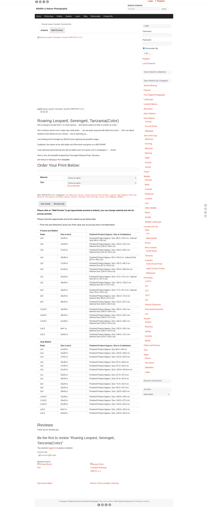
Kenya (147, 243)
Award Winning (150, 85)
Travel (101, 197)
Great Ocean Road (154, 264)
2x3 (67, 195)
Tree (106, 197)
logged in (52, 448)
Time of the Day (92, 197)
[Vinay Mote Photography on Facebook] (36, 2)
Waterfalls (149, 367)
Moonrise (149, 148)
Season (67, 197)
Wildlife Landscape (153, 222)
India (147, 230)
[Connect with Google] (52, 455)
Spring (148, 331)
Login (150, 1)
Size (42, 182)
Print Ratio (59, 197)
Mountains (148, 109)
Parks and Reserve (152, 345)
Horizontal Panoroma (154, 309)
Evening (148, 144)
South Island (151, 251)
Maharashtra (151, 238)
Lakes (147, 372)
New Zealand (150, 248)
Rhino (147, 213)
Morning (148, 153)
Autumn (148, 322)
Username (147, 31)
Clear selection (73, 186)
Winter (147, 341)
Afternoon (73, 195)
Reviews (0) (59, 204)
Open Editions (122, 195)
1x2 (146, 314)
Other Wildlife (150, 208)
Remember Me (151, 48)
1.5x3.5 (148, 281)
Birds (147, 185)
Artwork (44, 30)
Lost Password (149, 63)
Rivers (147, 358)
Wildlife (120, 197)
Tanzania (81, 197)
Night (147, 158)
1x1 (146, 286)
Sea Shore (149, 363)
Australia (149, 260)
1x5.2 (147, 295)
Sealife (148, 217)
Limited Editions (150, 104)
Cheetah (148, 189)
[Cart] (169, 1)
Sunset (148, 167)
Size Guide (45, 204)
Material (43, 177)
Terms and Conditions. (106, 501)
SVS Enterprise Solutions (141, 501)
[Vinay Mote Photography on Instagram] (40, 2)
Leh (147, 233)
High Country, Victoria (155, 268)
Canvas (80, 195)
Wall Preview (57, 30)
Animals (148, 180)
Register (161, 1)
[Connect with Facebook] (44, 455)
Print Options (50, 197)
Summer (74, 197)
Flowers (147, 90)
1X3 (146, 291)
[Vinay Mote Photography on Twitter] (44, 2)
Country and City (90, 195)
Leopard (113, 195)
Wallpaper (113, 197)
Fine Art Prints (103, 195)
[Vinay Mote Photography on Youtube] (47, 2)
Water (146, 355)
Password (147, 40)
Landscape (148, 99)
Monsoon (149, 327)
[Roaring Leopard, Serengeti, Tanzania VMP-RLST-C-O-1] (88, 70)
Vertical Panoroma (153, 305)
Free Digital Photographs (154, 95)
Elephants (149, 194)
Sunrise (148, 162)
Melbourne (150, 273)
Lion (147, 203)
